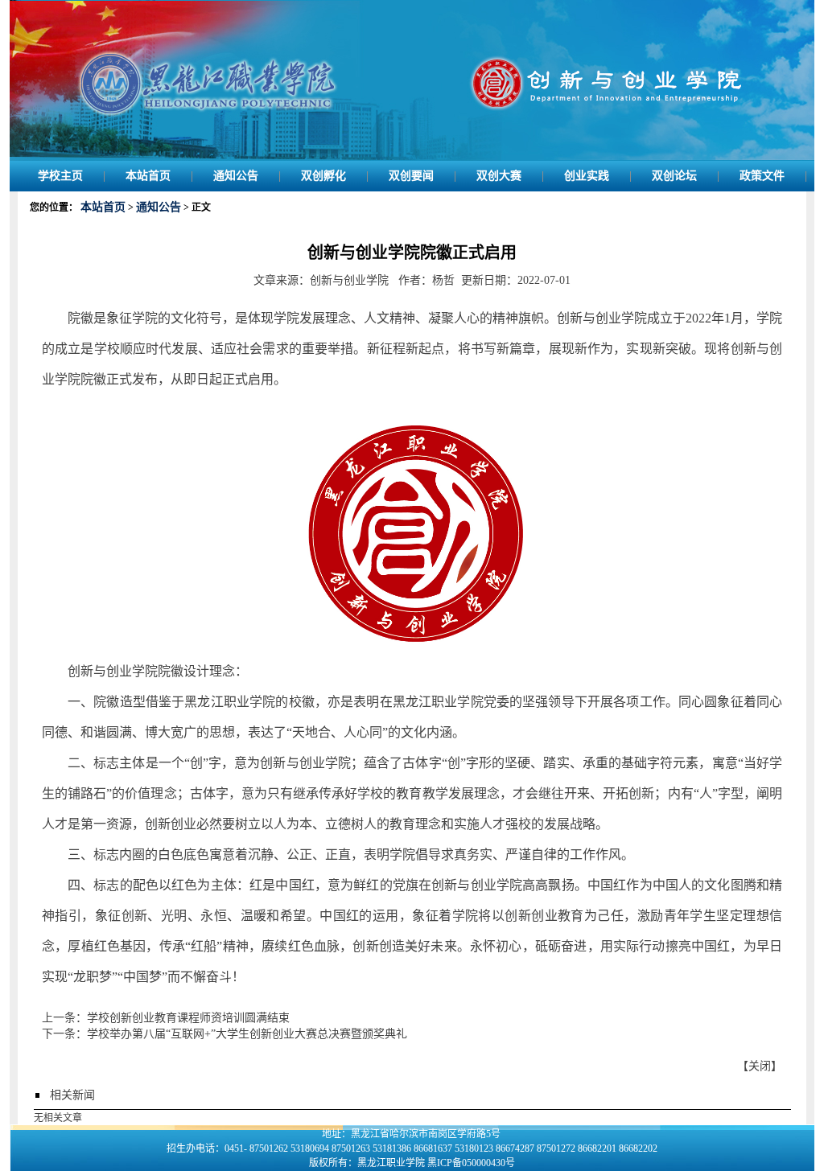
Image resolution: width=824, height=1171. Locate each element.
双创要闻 (411, 176)
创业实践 (586, 176)
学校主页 (60, 176)
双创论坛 (674, 176)
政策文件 (762, 176)
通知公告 (235, 176)
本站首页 (148, 176)
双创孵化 (323, 176)
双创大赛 (498, 176)
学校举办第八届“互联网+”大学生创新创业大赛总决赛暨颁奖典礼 (247, 1034)
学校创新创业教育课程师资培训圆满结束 (188, 1018)
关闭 (759, 1066)
